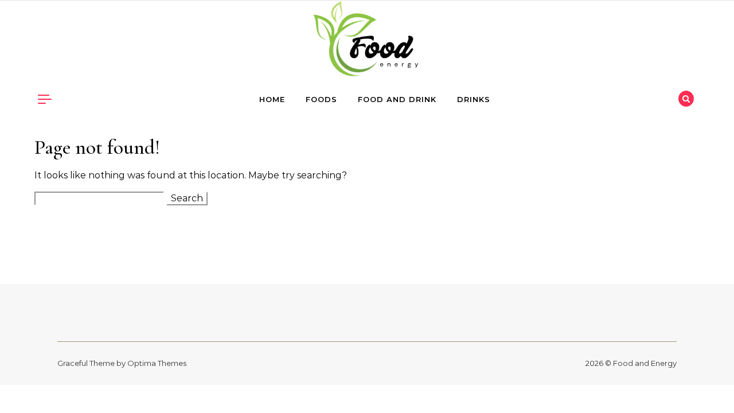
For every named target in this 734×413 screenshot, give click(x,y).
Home (272, 99)
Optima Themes (156, 363)
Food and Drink (397, 99)
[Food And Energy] (367, 42)
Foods (321, 99)
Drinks (473, 99)
